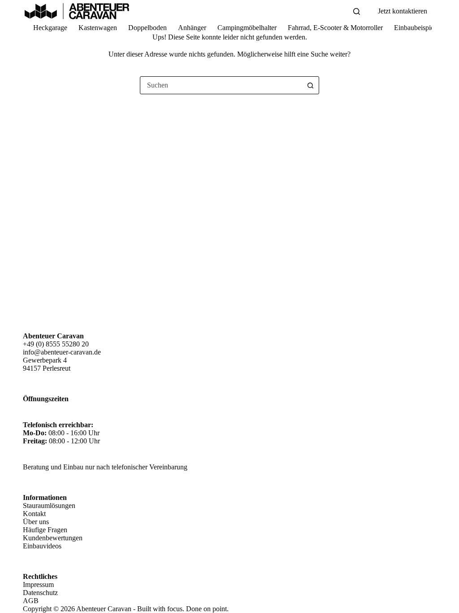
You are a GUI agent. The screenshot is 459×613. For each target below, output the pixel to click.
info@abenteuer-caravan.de (62, 352)
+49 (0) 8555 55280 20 (56, 344)
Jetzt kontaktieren (402, 11)
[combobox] (221, 85)
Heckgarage (50, 27)
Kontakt (34, 513)
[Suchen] (356, 11)
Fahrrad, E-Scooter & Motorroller (335, 27)
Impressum (38, 584)
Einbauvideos (42, 546)
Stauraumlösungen (49, 505)
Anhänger (192, 27)
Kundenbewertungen (52, 538)
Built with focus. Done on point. (183, 609)
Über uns (36, 521)
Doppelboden (147, 27)
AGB (31, 600)
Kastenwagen (97, 27)
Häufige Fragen (45, 530)
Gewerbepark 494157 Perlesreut (46, 364)
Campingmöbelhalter (247, 27)
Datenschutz (40, 592)
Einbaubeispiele (416, 27)
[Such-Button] (310, 85)
